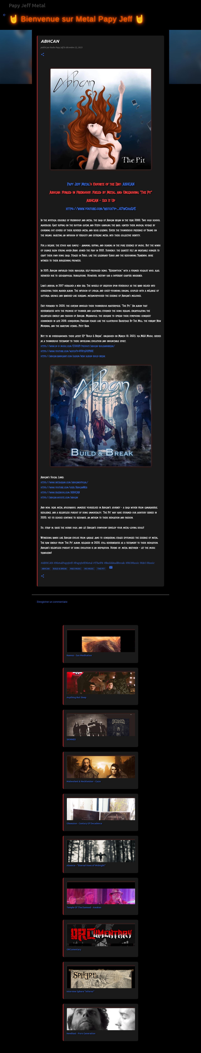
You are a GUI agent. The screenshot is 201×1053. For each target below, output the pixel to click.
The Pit (101, 569)
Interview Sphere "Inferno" (80, 991)
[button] (42, 55)
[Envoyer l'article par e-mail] (111, 568)
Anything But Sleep (76, 697)
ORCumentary (74, 949)
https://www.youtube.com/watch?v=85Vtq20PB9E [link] (67, 351)
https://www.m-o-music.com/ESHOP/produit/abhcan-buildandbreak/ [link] (78, 346)
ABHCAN (45, 569)
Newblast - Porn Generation (81, 1033)
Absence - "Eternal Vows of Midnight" (86, 865)
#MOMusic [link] (132, 562)
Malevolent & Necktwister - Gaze (84, 781)
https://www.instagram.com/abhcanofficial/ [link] (64, 482)
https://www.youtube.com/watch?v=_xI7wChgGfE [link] (101, 208)
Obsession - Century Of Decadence (84, 823)
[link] (78, 184)
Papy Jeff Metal (27, 5)
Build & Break (60, 569)
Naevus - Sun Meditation (79, 655)
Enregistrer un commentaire (52, 601)
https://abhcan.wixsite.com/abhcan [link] (59, 497)
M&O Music (75, 569)
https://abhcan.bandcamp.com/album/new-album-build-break (73, 356)
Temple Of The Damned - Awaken (84, 907)
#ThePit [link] (98, 562)
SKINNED (71, 739)
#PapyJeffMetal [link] (82, 562)
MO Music (89, 569)
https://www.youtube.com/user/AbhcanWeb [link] (64, 487)
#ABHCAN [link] (47, 562)
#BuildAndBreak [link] (114, 562)
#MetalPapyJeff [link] (63, 562)
